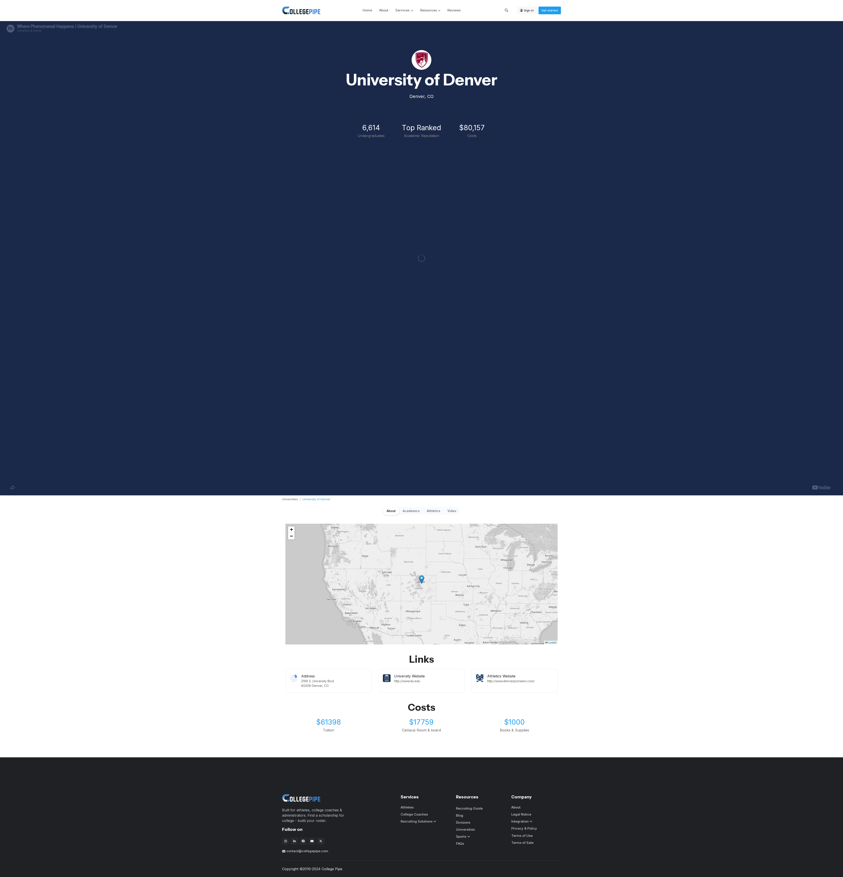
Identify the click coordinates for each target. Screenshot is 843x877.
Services (402, 10)
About (383, 10)
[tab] (391, 511)
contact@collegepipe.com (307, 851)
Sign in (529, 10)
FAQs (460, 843)
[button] (421, 579)
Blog (459, 815)
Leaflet (552, 642)
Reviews (454, 10)
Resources (428, 10)
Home (367, 10)
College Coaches (414, 814)
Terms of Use (522, 836)
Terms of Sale (522, 843)
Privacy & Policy (524, 828)
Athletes (407, 807)
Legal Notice (521, 814)
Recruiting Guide (469, 808)
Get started (550, 10)
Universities (290, 499)
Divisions (463, 822)
